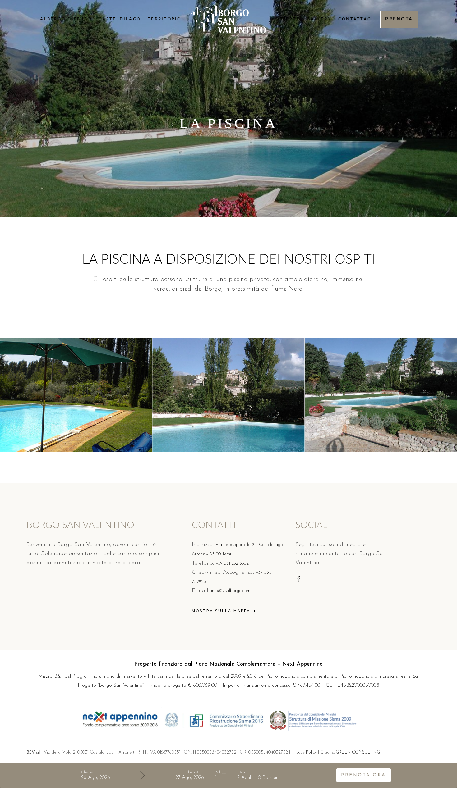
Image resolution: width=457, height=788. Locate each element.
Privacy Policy (304, 752)
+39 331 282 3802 (232, 563)
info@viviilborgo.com (230, 591)
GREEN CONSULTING (358, 752)
